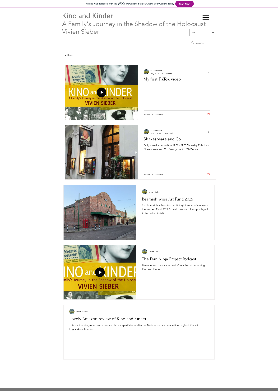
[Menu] (206, 17)
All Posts (69, 55)
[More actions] (210, 72)
